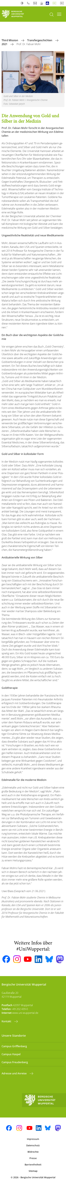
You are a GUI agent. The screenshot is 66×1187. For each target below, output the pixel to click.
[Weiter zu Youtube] (28, 959)
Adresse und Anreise (14, 1073)
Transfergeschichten (40, 40)
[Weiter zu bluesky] (49, 959)
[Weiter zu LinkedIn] (38, 959)
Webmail (35, 3)
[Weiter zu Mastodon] (60, 959)
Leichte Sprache (48, 3)
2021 (5, 44)
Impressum (33, 1139)
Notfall (42, 3)
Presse (33, 1158)
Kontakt (7, 1021)
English (62, 3)
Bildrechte (33, 1151)
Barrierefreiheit (33, 1164)
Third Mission (10, 40)
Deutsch (55, 3)
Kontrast (23, 3)
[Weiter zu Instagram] (17, 959)
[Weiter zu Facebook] (6, 959)
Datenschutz (33, 1145)
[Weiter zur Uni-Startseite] (16, 14)
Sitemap (33, 1170)
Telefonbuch (29, 3)
